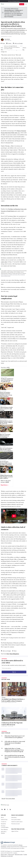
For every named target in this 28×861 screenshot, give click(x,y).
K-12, (8, 653)
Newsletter (3, 823)
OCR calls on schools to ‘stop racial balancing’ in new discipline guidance (15, 743)
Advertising (13, 817)
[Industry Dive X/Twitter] (7, 809)
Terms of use (11, 854)
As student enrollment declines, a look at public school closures (12, 700)
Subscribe (22, 4)
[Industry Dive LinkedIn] (2, 809)
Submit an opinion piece (16, 821)
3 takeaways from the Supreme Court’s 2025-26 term (12, 724)
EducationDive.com (9, 10)
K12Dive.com (18, 10)
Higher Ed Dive (14, 831)
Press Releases (4, 829)
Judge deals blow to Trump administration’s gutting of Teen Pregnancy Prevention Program (14, 750)
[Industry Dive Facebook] (4, 809)
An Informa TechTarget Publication (14, 1)
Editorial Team (4, 819)
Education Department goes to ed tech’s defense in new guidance (14, 736)
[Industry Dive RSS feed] (10, 809)
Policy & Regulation (14, 653)
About (2, 817)
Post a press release (10, 798)
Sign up (14, 671)
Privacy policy (4, 854)
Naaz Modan (7, 39)
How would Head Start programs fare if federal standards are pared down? (15, 757)
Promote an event (15, 823)
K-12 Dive (11, 16)
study (22, 604)
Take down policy (19, 854)
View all (3, 798)
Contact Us (3, 821)
